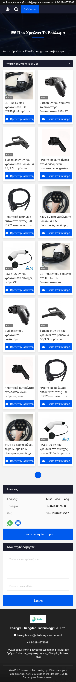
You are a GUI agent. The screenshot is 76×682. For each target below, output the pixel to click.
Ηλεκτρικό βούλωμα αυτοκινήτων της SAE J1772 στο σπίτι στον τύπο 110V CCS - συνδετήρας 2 (19, 225)
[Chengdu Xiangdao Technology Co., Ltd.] (38, 619)
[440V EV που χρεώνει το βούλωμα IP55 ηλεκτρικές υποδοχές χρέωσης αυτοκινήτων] (56, 199)
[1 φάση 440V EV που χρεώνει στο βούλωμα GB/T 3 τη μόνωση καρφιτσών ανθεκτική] (19, 142)
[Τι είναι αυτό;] (10, 523)
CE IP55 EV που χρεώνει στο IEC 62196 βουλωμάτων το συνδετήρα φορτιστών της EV (18, 111)
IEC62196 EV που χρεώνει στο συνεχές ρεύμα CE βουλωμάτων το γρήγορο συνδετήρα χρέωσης (55, 453)
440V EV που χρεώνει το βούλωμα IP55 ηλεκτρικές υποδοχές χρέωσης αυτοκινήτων (19, 453)
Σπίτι (6, 51)
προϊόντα (16, 51)
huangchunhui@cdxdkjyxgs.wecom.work (29, 2)
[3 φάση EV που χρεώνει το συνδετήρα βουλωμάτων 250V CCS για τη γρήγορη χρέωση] (56, 85)
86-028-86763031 (65, 2)
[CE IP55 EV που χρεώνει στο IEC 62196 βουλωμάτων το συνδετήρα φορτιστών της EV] (19, 85)
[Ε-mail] (18, 523)
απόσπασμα (30, 9)
